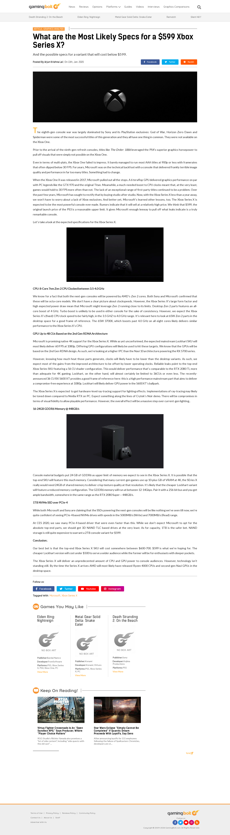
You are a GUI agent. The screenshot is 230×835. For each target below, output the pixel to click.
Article (38, 28)
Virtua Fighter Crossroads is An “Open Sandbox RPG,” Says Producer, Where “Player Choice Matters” (60, 730)
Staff (57, 817)
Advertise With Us (38, 822)
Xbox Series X (69, 595)
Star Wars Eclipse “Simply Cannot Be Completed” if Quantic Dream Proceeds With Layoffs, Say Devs (116, 730)
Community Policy (87, 813)
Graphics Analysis (53, 28)
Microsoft (54, 595)
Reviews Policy (69, 813)
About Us (48, 817)
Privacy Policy (52, 813)
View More (42, 671)
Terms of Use (37, 813)
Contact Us (35, 817)
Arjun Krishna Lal (53, 61)
